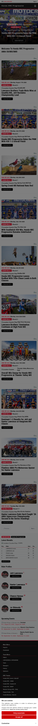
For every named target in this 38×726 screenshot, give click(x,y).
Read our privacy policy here (18, 709)
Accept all (19, 717)
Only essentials (19, 713)
